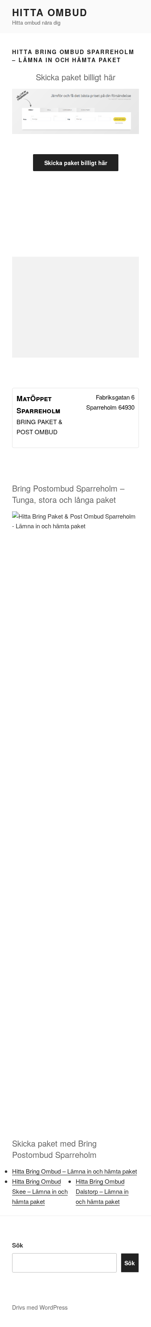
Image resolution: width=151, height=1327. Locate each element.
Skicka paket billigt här (75, 163)
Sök (17, 1245)
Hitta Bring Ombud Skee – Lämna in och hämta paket (40, 1191)
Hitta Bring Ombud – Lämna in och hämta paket (74, 1171)
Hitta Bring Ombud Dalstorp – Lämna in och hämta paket (102, 1191)
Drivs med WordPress (40, 1307)
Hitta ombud (49, 12)
